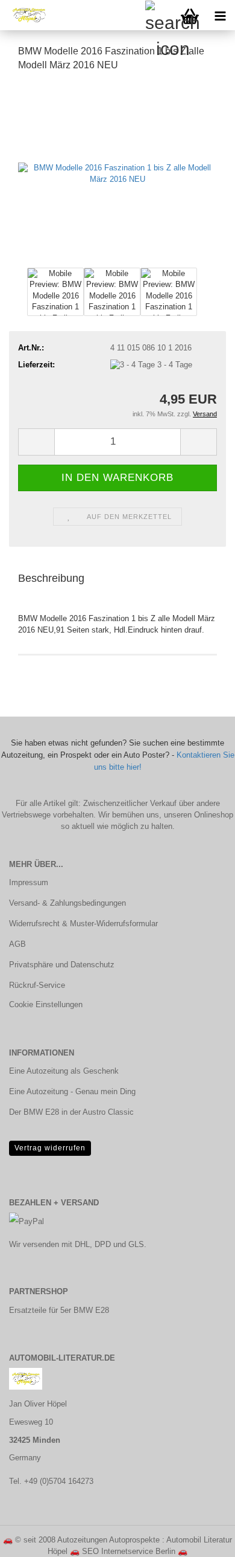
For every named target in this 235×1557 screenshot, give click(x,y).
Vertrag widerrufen (50, 1148)
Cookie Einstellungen (46, 1004)
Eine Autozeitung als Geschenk (64, 1070)
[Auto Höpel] (24, 15)
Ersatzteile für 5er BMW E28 (59, 1310)
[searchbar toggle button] (160, 15)
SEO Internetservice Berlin (128, 1551)
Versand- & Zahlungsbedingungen (67, 902)
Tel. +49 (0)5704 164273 (51, 1481)
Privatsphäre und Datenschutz (61, 964)
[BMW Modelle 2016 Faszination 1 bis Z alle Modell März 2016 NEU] (117, 173)
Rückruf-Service (37, 985)
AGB (17, 944)
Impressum (28, 882)
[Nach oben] (202, 1539)
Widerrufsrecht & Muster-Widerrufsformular (83, 923)
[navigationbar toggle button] (220, 15)
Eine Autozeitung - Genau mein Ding (72, 1091)
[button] (36, 442)
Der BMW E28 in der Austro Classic (71, 1112)
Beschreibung (51, 578)
